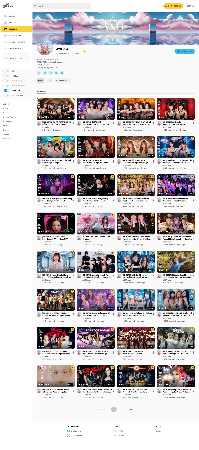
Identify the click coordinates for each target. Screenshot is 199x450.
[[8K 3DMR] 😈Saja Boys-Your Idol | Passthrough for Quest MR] (56, 185)
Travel (6, 134)
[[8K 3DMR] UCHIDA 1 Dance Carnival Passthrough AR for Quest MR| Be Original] (136, 262)
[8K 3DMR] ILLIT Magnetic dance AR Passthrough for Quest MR (177, 352)
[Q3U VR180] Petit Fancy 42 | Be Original (96, 238)
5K (45, 72)
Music (5, 125)
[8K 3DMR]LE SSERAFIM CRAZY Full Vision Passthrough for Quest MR (57, 314)
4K (39, 72)
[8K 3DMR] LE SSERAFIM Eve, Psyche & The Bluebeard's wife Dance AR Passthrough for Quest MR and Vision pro (137, 390)
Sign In (190, 5)
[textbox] (61, 6)
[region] (16, 84)
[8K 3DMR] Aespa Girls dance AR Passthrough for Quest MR (96, 314)
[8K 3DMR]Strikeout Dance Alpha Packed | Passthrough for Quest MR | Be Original (177, 238)
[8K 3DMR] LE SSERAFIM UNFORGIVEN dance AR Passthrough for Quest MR (134, 352)
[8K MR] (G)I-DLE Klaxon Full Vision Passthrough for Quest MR (137, 314)
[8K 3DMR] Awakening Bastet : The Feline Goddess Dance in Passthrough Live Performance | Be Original (136, 199)
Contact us (160, 431)
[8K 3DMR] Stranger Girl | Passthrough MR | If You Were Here (95, 161)
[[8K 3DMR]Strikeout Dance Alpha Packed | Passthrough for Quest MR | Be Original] (176, 223)
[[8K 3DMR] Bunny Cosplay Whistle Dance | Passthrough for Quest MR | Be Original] (176, 147)
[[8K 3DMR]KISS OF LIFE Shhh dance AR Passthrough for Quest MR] (56, 338)
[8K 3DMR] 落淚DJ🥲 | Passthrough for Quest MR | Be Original (95, 123)
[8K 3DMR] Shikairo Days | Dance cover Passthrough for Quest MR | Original (177, 276)
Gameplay (7, 121)
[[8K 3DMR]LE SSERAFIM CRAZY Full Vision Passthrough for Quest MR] (56, 300)
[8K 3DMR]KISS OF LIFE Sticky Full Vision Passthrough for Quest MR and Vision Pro (177, 314)
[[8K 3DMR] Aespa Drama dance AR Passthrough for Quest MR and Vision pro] (96, 376)
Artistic (6, 104)
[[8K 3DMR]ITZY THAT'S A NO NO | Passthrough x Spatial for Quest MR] (136, 109)
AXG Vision (46, 127)
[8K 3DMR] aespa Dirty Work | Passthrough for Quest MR (95, 199)
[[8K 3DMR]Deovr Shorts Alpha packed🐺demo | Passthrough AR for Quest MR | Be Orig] (56, 262)
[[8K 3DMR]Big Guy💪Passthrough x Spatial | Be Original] (56, 147)
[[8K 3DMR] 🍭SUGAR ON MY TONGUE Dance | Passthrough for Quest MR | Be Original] (136, 147)
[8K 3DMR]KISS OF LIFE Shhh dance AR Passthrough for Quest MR (56, 352)
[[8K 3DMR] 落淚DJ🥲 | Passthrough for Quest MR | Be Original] (96, 109)
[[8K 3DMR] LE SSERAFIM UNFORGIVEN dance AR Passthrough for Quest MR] (136, 338)
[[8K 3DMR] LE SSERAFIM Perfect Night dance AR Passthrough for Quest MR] (96, 338)
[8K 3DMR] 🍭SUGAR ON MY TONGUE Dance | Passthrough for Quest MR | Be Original (137, 161)
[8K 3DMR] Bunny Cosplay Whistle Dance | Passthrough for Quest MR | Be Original (177, 161)
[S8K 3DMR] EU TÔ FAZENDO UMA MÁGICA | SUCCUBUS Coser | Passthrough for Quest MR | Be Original (56, 123)
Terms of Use (118, 434)
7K (56, 72)
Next (132, 409)
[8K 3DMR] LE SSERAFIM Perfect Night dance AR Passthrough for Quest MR (96, 352)
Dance (6, 112)
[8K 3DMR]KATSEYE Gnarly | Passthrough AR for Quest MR (55, 238)
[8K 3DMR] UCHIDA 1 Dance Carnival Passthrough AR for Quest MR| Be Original (135, 276)
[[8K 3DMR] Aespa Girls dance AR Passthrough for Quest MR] (96, 300)
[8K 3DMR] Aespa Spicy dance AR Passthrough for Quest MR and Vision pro (177, 390)
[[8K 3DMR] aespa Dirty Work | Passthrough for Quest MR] (96, 185)
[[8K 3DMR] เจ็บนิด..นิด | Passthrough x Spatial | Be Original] (176, 109)
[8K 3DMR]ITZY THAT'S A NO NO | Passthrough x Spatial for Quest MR (137, 123)
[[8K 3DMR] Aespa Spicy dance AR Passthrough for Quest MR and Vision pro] (176, 376)
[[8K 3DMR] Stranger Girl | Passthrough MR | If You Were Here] (96, 147)
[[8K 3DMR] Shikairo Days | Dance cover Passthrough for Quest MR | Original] (176, 262)
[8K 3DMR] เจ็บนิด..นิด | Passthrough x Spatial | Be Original (174, 123)
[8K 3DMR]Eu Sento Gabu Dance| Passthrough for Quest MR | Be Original (137, 238)
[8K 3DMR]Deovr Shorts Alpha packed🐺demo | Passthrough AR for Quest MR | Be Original (56, 276)
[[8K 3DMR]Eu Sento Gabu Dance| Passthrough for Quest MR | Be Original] (136, 223)
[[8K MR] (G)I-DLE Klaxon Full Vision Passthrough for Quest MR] (136, 300)
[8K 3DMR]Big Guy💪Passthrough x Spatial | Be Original (56, 161)
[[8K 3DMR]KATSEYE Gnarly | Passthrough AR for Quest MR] (56, 223)
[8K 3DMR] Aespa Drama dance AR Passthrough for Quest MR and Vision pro (97, 390)
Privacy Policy (118, 431)
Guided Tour (8, 117)
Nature (6, 130)
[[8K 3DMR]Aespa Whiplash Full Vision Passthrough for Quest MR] (96, 262)
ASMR (5, 108)
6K (50, 72)
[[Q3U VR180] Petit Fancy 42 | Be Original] (96, 223)
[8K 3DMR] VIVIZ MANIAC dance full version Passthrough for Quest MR (55, 390)
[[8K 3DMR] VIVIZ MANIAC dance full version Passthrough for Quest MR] (56, 376)
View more (7, 139)
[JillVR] (9, 5)
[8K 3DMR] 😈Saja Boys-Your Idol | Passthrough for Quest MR (57, 199)
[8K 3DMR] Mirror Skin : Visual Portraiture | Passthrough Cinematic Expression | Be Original (175, 199)
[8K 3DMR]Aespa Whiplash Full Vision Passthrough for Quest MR (96, 276)
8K (62, 72)
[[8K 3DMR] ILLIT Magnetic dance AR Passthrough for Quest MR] (176, 338)
